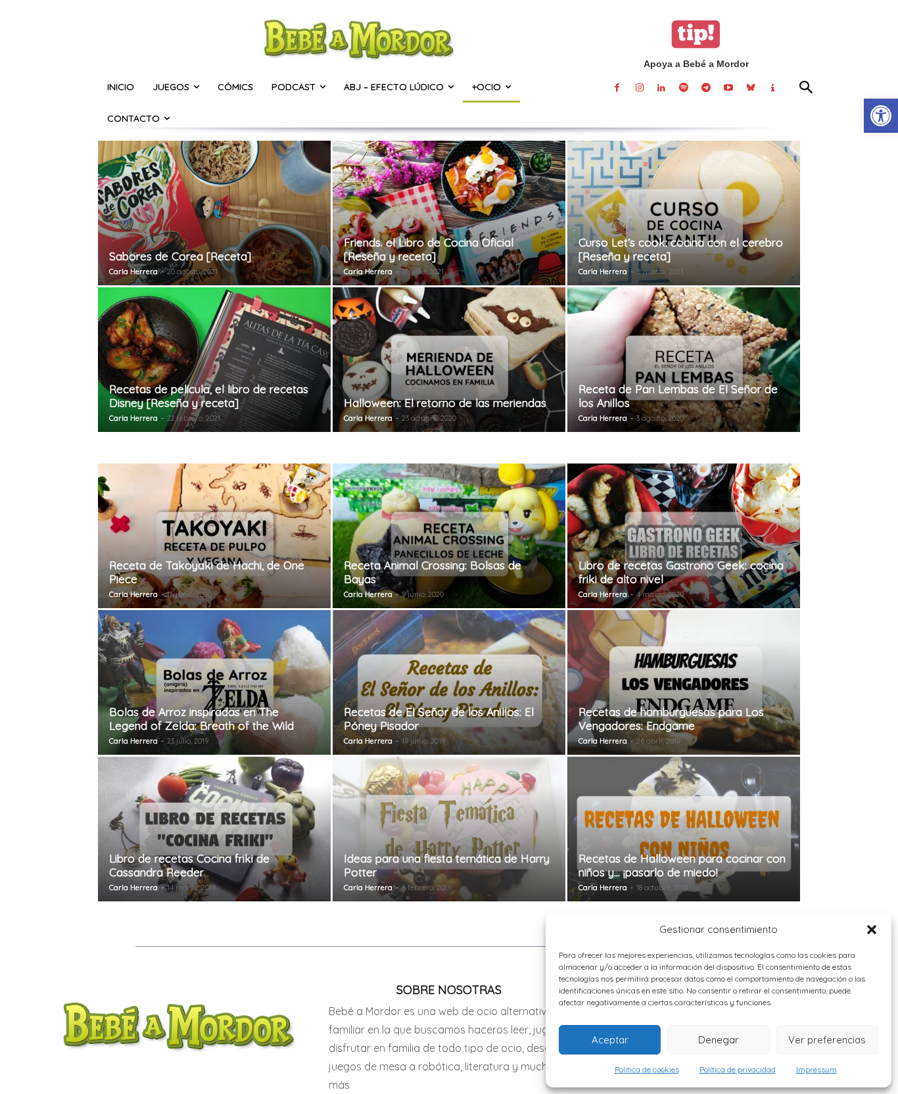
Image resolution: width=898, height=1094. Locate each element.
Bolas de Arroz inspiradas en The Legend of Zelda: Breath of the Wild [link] (201, 718)
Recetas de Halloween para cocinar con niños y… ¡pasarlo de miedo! (682, 865)
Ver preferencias (827, 1040)
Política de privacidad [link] (737, 1069)
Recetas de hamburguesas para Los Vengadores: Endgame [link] (671, 718)
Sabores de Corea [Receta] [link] (180, 256)
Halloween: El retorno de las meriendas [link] (445, 403)
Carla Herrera (133, 887)
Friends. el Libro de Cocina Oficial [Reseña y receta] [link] (428, 249)
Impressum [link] (816, 1069)
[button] (871, 929)
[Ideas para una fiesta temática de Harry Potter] (449, 829)
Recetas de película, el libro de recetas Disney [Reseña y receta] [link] (208, 396)
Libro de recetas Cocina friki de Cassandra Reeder (189, 865)
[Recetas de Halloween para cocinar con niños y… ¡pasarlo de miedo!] (683, 829)
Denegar (718, 1040)
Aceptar (610, 1040)
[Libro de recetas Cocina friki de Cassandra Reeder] (214, 829)
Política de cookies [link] (647, 1069)
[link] (881, 116)
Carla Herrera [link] (133, 271)
